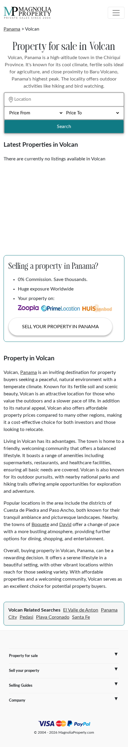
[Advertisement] (64, 206)
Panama (12, 29)
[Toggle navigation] (116, 13)
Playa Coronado (52, 617)
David (65, 524)
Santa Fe (81, 617)
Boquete (40, 524)
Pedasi (26, 617)
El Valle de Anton (80, 610)
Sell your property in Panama (60, 326)
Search (64, 126)
